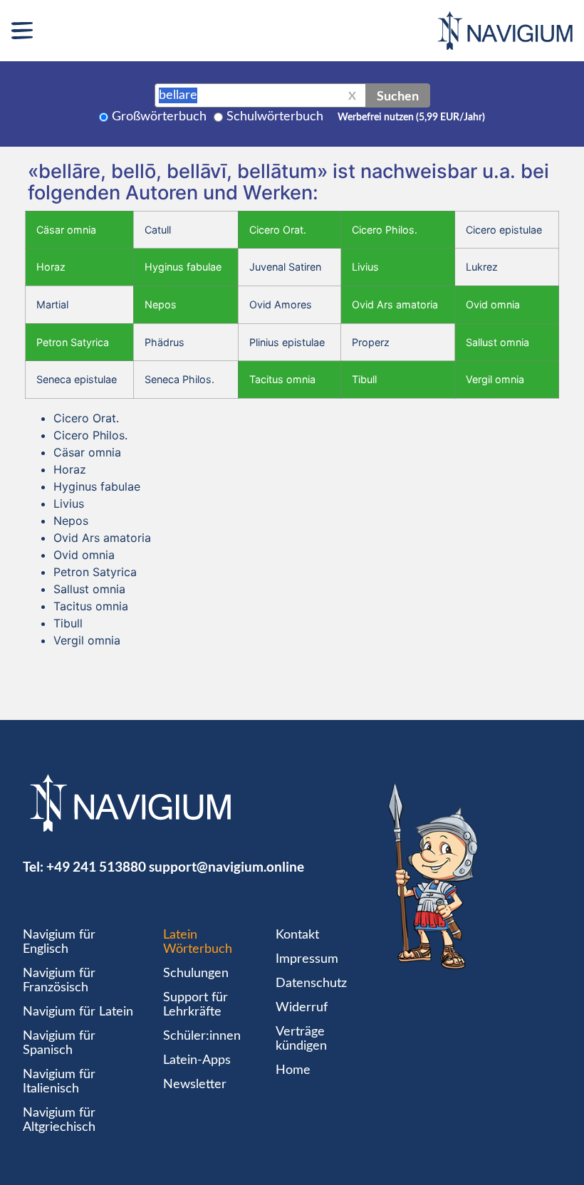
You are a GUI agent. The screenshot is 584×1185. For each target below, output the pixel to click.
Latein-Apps (197, 1060)
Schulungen (196, 973)
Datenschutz (311, 983)
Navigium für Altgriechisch (59, 1120)
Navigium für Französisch (59, 980)
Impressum (307, 959)
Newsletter (194, 1084)
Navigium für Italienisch (59, 1081)
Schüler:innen (202, 1036)
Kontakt (297, 935)
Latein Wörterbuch (197, 942)
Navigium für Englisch (59, 942)
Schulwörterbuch (274, 116)
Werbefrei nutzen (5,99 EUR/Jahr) (411, 117)
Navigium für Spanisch (59, 1043)
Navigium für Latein (78, 1012)
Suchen (398, 95)
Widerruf (302, 1007)
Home (293, 1070)
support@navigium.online (226, 866)
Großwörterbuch (159, 116)
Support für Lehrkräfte (195, 1004)
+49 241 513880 (96, 866)
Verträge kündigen (301, 1039)
